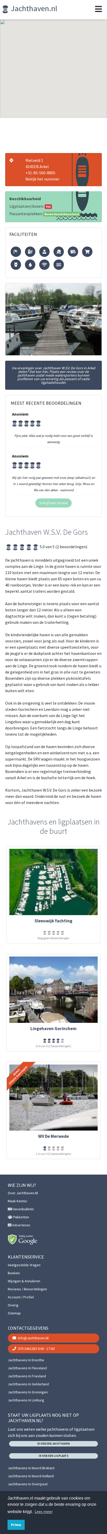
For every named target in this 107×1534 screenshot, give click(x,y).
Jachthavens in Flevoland (27, 1368)
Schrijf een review (53, 503)
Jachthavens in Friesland (27, 1376)
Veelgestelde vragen (24, 1265)
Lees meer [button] (44, 1511)
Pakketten (20, 1217)
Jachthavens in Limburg (26, 1400)
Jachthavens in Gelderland (28, 1384)
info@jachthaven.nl (33, 1338)
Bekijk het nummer (42, 179)
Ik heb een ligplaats (54, 1456)
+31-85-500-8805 (40, 172)
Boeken (14, 1273)
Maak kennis (17, 1201)
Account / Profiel (21, 1297)
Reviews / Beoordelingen (27, 1289)
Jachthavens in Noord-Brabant (31, 1468)
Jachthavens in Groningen (28, 1392)
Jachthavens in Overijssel (28, 1484)
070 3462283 (36, 1348)
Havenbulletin (23, 1209)
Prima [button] (16, 1524)
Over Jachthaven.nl (23, 1193)
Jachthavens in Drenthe (26, 1360)
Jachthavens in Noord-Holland (31, 1476)
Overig (13, 1305)
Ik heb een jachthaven (53, 1443)
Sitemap (14, 1313)
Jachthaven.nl (33, 8)
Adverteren (20, 1225)
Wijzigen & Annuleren (24, 1281)
